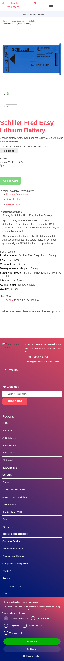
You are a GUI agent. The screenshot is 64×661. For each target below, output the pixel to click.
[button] (32, 655)
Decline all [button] (32, 649)
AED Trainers (9, 452)
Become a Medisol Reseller (15, 534)
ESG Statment (9, 504)
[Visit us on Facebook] (5, 377)
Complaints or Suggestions (15, 563)
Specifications (14, 199)
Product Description (17, 194)
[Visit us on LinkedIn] (14, 377)
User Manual (13, 204)
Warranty (6, 571)
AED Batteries (9, 438)
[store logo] (11, 5)
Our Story (7, 475)
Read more (20, 613)
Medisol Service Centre (13, 489)
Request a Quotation (12, 548)
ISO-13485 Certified (12, 512)
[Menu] (51, 5)
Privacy (6, 593)
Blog (4, 519)
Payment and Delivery (13, 556)
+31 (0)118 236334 (37, 357)
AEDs (5, 423)
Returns (6, 578)
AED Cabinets (9, 445)
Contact (6, 482)
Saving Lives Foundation (14, 497)
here (11, 300)
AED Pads (7, 430)
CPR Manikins (9, 460)
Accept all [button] (32, 641)
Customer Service (11, 541)
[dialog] (32, 629)
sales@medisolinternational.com (43, 361)
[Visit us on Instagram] (24, 377)
